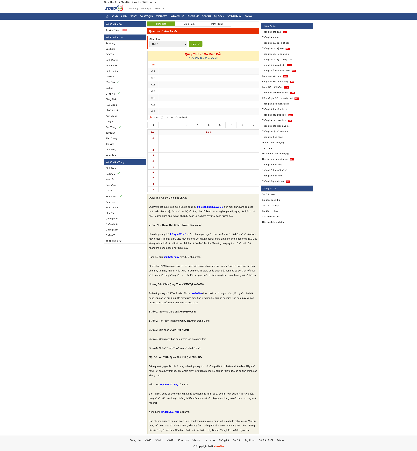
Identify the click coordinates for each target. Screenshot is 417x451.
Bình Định (111, 168)
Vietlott (161, 16)
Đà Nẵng (110, 174)
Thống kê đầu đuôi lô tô (277, 114)
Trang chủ (135, 440)
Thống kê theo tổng (272, 164)
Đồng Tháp (111, 99)
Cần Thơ (110, 82)
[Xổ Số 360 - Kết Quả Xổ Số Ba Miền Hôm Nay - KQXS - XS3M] (114, 10)
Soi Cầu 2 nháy (270, 211)
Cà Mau (110, 76)
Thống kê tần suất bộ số (274, 170)
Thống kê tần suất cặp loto (278, 70)
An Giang (110, 43)
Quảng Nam (112, 229)
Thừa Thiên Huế (114, 240)
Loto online (177, 16)
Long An (110, 121)
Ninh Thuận (112, 207)
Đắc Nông (111, 185)
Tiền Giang (111, 138)
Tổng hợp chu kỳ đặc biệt (278, 92)
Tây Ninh (110, 133)
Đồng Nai (110, 93)
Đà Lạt (109, 88)
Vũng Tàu (111, 155)
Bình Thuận (112, 71)
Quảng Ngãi (112, 224)
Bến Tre (110, 54)
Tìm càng (267, 148)
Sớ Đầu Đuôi (234, 16)
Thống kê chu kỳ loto (275, 48)
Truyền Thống (113, 30)
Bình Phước (112, 65)
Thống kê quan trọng (275, 181)
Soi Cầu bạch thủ (271, 200)
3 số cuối (183, 117)
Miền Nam (189, 23)
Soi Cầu (206, 16)
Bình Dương (112, 60)
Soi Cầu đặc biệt (270, 205)
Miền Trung (217, 23)
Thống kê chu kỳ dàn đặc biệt (277, 59)
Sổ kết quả (146, 16)
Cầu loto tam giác (271, 216)
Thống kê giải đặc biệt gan (275, 43)
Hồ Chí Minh (112, 110)
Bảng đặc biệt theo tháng (278, 81)
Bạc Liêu (110, 49)
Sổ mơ (248, 16)
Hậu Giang (111, 105)
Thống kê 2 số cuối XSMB (275, 103)
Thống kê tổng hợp (272, 175)
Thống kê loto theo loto (276, 120)
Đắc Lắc (110, 179)
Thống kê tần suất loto (276, 65)
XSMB (115, 16)
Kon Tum (110, 202)
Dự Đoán (219, 16)
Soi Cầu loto (268, 194)
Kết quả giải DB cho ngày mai (280, 98)
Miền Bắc (161, 23)
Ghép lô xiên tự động (273, 142)
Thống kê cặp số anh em (275, 131)
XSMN (124, 16)
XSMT (133, 16)
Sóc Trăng (111, 127)
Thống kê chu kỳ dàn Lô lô (275, 54)
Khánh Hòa (111, 196)
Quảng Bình (112, 218)
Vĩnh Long (111, 149)
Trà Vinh (110, 144)
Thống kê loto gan (274, 31)
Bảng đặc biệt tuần (274, 76)
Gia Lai (109, 190)
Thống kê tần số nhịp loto (275, 109)
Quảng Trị (111, 235)
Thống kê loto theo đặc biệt (276, 126)
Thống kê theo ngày (272, 137)
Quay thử (195, 44)
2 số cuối (168, 117)
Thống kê (193, 16)
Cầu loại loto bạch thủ (273, 222)
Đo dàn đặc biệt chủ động (275, 153)
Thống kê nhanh (270, 37)
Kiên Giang (111, 116)
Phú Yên (110, 213)
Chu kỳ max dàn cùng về (277, 159)
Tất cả (155, 117)
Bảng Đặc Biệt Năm (275, 87)
